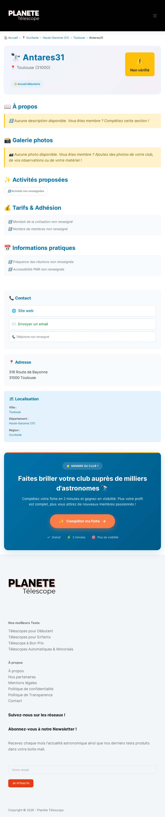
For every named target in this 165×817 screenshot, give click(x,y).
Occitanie (15, 434)
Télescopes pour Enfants (29, 637)
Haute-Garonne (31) (56, 37)
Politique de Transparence (30, 695)
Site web (22, 311)
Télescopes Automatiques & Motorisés (40, 649)
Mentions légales (22, 683)
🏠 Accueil (11, 37)
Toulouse (79, 37)
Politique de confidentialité (30, 689)
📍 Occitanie (30, 37)
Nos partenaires (22, 677)
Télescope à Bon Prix (26, 643)
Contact (15, 701)
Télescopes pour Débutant (30, 631)
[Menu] (155, 16)
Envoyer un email (30, 324)
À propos (16, 671)
